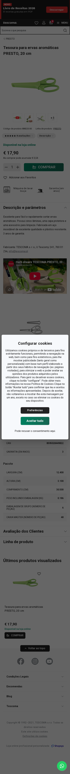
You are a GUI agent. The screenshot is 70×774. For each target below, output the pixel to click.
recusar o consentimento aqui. (38, 431)
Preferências (35, 410)
